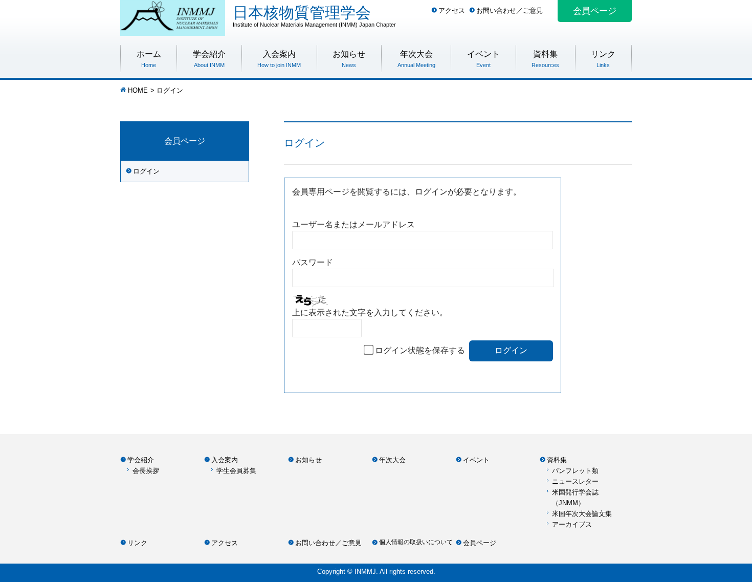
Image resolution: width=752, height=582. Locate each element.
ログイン (146, 171)
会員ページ (594, 11)
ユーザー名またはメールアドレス (353, 224)
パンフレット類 (575, 471)
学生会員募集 (236, 471)
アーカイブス (572, 524)
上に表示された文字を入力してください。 (370, 312)
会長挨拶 (145, 471)
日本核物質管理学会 (314, 16)
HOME (138, 90)
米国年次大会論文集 (582, 514)
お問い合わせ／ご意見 (509, 10)
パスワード (312, 262)
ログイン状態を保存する (420, 350)
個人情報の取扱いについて (416, 542)
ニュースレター (575, 481)
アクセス (451, 10)
